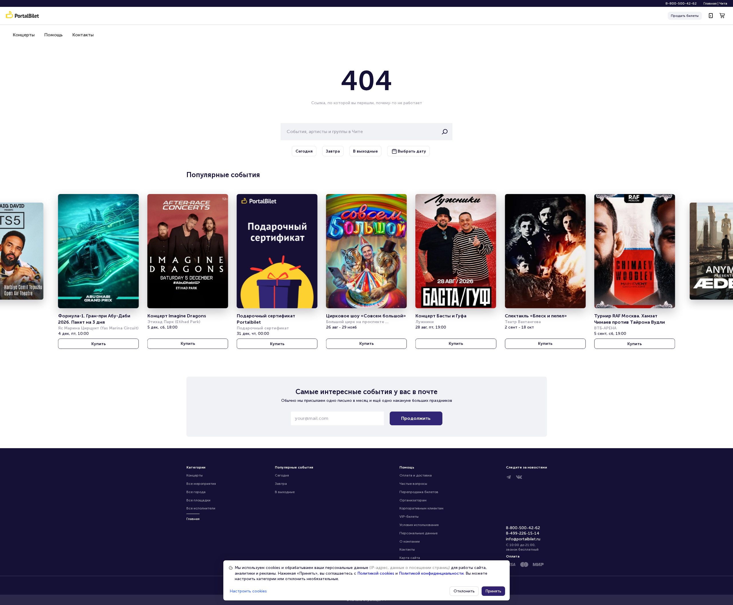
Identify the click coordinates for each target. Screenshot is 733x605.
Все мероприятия (201, 484)
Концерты (24, 34)
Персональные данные (418, 533)
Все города (196, 492)
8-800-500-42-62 (681, 3)
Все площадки (198, 500)
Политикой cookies (375, 573)
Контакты (83, 34)
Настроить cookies (248, 591)
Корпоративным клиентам (421, 508)
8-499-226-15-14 (522, 533)
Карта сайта (409, 558)
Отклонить (464, 591)
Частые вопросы (413, 484)
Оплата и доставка (415, 475)
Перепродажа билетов (418, 492)
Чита (723, 3)
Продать (685, 16)
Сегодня (282, 475)
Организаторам (413, 500)
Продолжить (416, 418)
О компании (409, 541)
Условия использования (419, 525)
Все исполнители (200, 508)
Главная (710, 3)
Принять (493, 591)
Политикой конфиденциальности (431, 573)
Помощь (53, 34)
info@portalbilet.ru (523, 539)
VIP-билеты (409, 517)
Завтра (281, 484)
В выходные (285, 492)
